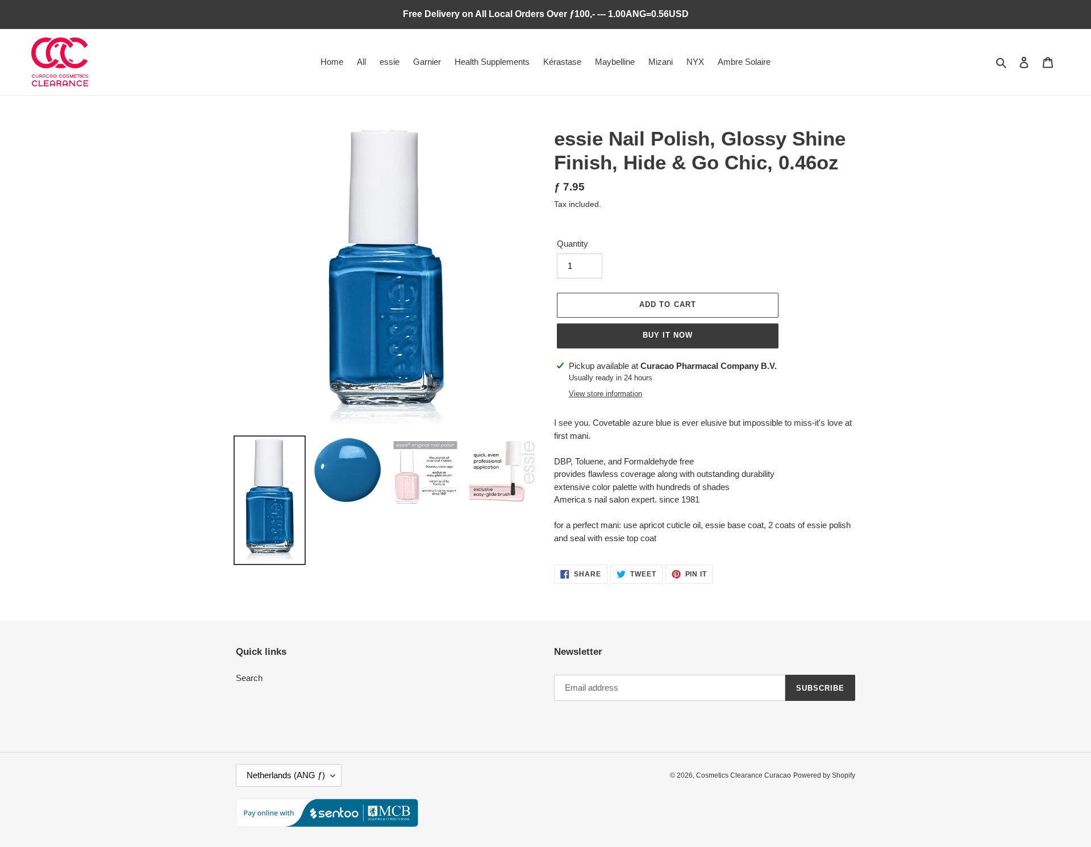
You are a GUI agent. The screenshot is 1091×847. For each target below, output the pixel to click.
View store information (605, 393)
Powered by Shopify (824, 775)
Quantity (572, 243)
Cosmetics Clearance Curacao (743, 775)
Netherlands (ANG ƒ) (286, 775)
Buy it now (668, 335)
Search (249, 678)
